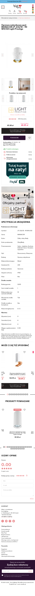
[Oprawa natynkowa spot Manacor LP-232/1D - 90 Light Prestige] (11, 98)
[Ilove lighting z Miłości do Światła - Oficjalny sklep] (17, 6)
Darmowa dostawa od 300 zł (9, 541)
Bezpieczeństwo (5, 534)
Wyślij (32, 498)
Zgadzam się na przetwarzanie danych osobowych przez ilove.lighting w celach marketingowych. (16, 576)
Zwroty (3, 552)
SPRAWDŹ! (25, 1)
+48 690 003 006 (6, 514)
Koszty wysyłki (5, 531)
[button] (2, 84)
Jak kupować (4, 536)
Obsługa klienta (6, 526)
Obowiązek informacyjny (8, 556)
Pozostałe (4, 546)
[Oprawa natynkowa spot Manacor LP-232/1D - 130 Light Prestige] (23, 98)
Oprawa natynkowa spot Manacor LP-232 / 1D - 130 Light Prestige (17, 433)
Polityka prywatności (6, 551)
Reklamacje (4, 554)
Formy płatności (5, 529)
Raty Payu (4, 533)
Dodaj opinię (23, 119)
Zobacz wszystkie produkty (17, 114)
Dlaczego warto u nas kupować (9, 540)
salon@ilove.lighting (6, 516)
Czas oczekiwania (6, 538)
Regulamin (4, 549)
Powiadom (14, 137)
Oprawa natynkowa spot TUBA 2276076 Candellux (17, 374)
